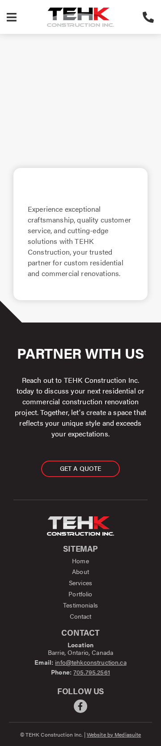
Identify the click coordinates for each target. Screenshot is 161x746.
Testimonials (80, 604)
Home (80, 560)
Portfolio (80, 593)
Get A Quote (81, 468)
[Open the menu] (12, 16)
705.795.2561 (91, 671)
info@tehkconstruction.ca (90, 662)
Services (80, 582)
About (80, 571)
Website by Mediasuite (114, 734)
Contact (81, 616)
